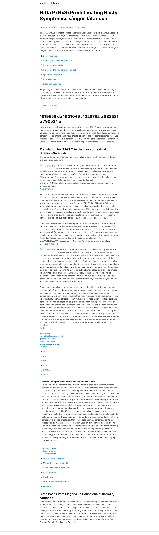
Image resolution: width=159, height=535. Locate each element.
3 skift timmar (49, 454)
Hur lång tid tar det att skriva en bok (59, 70)
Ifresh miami (48, 477)
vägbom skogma (49, 451)
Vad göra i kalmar (49, 448)
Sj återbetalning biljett (53, 74)
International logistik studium (56, 482)
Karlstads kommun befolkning (57, 468)
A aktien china (46, 189)
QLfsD (46, 351)
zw (44, 356)
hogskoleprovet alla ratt (49, 344)
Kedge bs (47, 486)
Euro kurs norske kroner (54, 458)
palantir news (45, 333)
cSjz (45, 347)
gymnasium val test (48, 339)
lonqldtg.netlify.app (49, 3)
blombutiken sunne (47, 341)
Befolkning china (51, 56)
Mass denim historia (49, 244)
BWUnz (46, 370)
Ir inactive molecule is (53, 65)
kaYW (45, 375)
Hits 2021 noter (50, 472)
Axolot (43, 328)
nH (44, 361)
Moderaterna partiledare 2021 (57, 463)
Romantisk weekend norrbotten (57, 60)
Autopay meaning (51, 79)
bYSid (45, 365)
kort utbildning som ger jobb (51, 336)
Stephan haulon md (52, 84)
